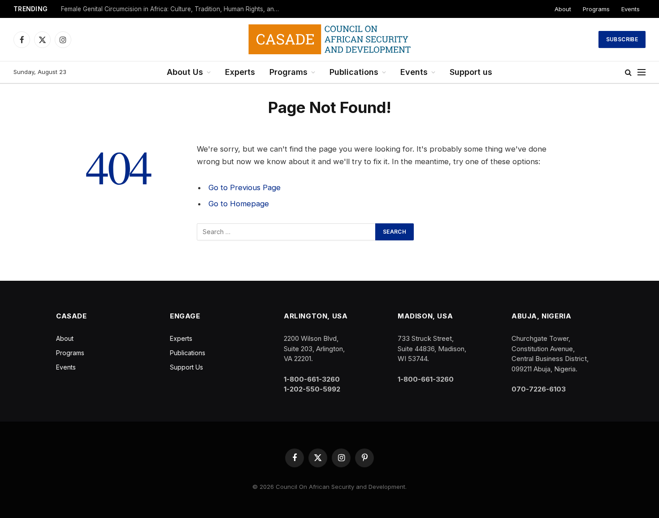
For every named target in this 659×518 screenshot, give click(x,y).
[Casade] (329, 39)
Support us (471, 72)
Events (630, 9)
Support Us (186, 367)
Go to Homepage (238, 203)
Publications (354, 72)
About (563, 9)
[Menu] (641, 72)
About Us (185, 72)
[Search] (628, 72)
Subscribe (622, 39)
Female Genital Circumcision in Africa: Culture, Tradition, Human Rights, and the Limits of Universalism (173, 9)
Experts (240, 72)
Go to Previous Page (244, 187)
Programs (596, 9)
